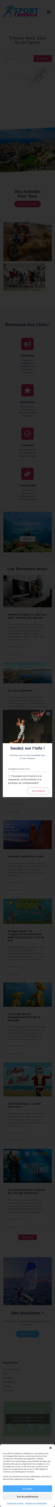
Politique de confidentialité (36, 1503)
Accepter (28, 1488)
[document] (27, 753)
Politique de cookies (15, 1503)
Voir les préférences (27, 1496)
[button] (50, 1447)
